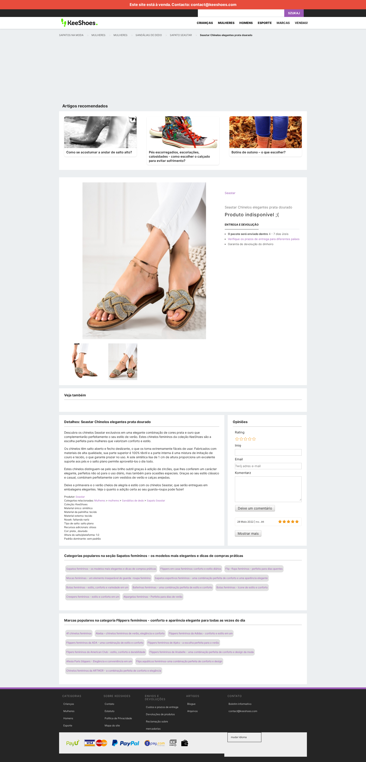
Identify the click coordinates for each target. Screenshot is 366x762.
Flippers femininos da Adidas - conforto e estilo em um (201, 633)
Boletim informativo (240, 703)
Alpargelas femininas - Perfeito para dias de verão (152, 596)
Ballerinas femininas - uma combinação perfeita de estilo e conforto (172, 587)
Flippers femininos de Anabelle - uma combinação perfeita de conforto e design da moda (202, 652)
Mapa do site (112, 725)
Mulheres (68, 711)
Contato (109, 703)
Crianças (68, 703)
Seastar (230, 193)
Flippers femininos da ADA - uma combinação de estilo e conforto (104, 642)
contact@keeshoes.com (213, 4)
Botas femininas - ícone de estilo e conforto (242, 587)
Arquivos (192, 711)
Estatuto (109, 711)
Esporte (67, 725)
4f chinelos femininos (79, 633)
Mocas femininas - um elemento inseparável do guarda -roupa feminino (108, 578)
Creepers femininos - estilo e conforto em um (92, 596)
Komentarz (243, 473)
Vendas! (301, 23)
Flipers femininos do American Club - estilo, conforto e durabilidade (105, 652)
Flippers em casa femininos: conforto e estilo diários (190, 568)
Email (239, 459)
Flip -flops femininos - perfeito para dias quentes (254, 568)
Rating (239, 432)
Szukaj (294, 13)
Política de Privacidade (118, 718)
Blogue (191, 703)
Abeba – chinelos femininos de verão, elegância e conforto (130, 633)
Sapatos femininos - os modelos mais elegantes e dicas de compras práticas (111, 568)
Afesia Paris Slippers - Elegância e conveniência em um (99, 661)
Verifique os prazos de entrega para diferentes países (263, 239)
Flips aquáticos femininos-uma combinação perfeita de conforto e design (179, 661)
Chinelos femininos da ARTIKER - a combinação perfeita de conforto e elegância (113, 670)
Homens (68, 718)
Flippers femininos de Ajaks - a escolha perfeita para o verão (183, 642)
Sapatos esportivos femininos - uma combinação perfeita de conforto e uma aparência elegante (211, 578)
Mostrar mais (248, 533)
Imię (238, 445)
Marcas (283, 23)
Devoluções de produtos (160, 714)
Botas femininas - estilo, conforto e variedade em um (97, 587)
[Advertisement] (183, 71)
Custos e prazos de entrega (162, 707)
